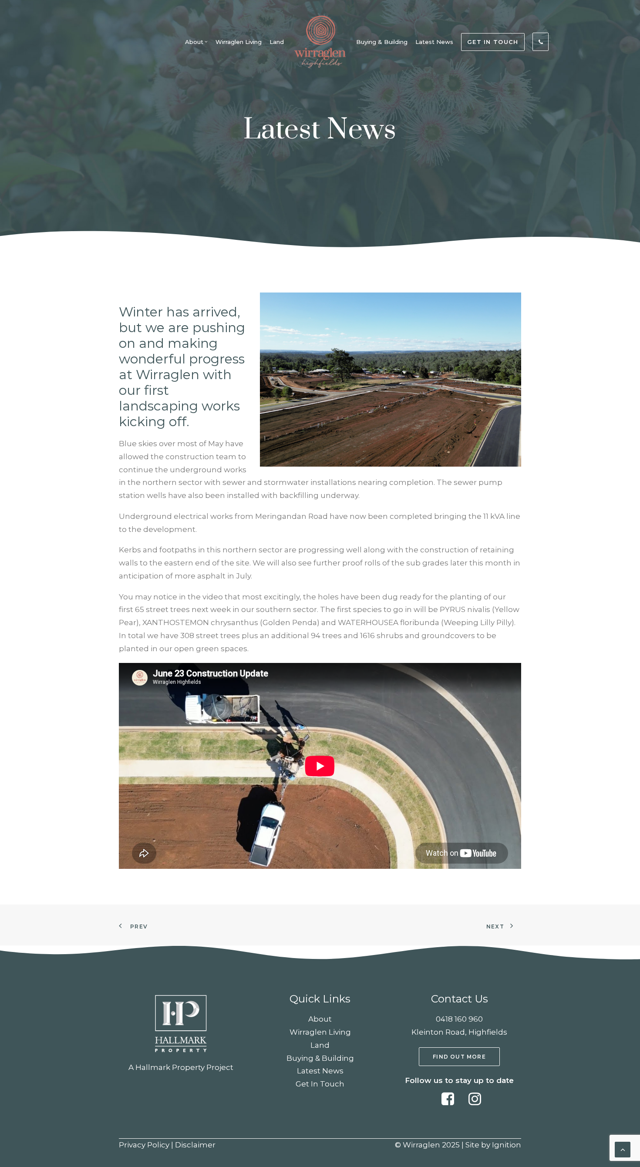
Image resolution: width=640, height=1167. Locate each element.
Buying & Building (382, 41)
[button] (448, 1102)
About (194, 41)
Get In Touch (320, 1084)
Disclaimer (195, 1144)
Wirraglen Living (239, 41)
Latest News (434, 41)
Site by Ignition (493, 1144)
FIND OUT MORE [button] (459, 1056)
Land (276, 41)
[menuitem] (196, 42)
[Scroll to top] (622, 1148)
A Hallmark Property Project (180, 1067)
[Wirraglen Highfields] (320, 42)
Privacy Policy (144, 1144)
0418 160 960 (459, 1019)
